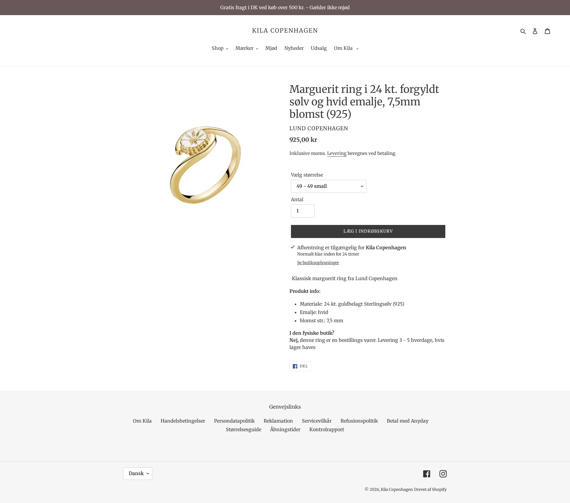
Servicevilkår (317, 421)
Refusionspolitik (359, 421)
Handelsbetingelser (183, 421)
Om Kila (142, 421)
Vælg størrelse (307, 175)
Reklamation (278, 421)
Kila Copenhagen (285, 30)
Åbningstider (285, 429)
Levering (336, 153)
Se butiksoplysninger (318, 262)
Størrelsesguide (243, 429)
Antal (297, 199)
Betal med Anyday (407, 421)
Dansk (136, 473)
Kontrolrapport (326, 429)
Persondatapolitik (234, 421)
